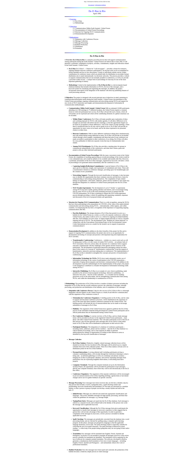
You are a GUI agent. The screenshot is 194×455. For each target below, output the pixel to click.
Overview (73, 19)
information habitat (100, 5)
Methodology (74, 37)
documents (91, 5)
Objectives (73, 26)
